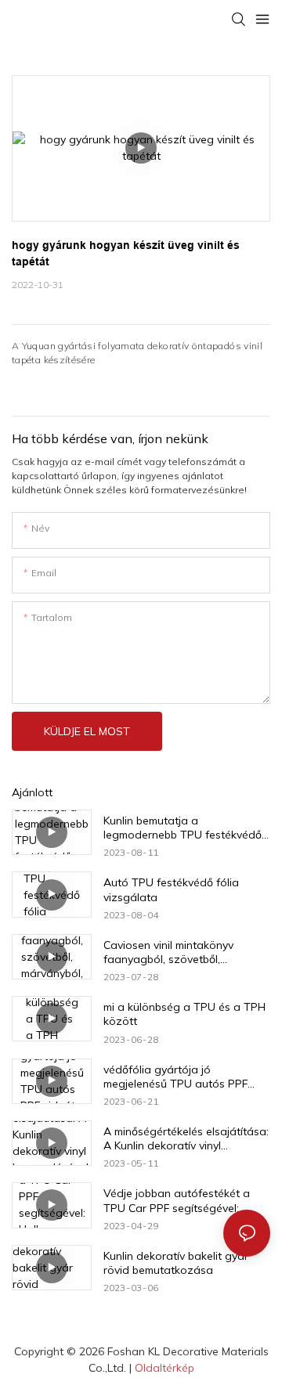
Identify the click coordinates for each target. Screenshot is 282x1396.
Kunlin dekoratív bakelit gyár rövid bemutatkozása (175, 1263)
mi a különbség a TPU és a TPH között (184, 1014)
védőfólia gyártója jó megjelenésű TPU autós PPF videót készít (175, 1076)
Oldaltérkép (164, 1368)
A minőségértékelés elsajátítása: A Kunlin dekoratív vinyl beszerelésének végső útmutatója (186, 1138)
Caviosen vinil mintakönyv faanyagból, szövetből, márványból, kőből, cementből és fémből (185, 952)
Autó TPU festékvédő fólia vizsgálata (171, 889)
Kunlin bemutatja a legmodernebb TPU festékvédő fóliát (182, 827)
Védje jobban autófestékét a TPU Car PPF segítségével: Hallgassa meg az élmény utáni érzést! (183, 1200)
